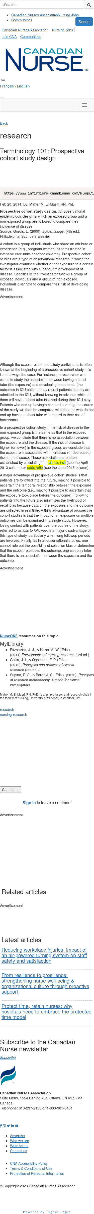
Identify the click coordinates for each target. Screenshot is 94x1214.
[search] (89, 4)
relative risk (57, 462)
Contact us (18, 1150)
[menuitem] (34, 14)
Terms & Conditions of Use (31, 1168)
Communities (21, 19)
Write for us (19, 1145)
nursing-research (13, 714)
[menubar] (47, 32)
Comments (10, 789)
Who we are (19, 1140)
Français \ (15, 85)
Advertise (17, 1135)
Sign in (84, 21)
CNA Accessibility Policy (29, 1163)
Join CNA (9, 36)
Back (4, 123)
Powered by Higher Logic (47, 1212)
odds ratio (35, 467)
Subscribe (8, 1057)
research (7, 709)
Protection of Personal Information (37, 1173)
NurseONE (9, 635)
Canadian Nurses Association (34, 14)
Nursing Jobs (68, 14)
